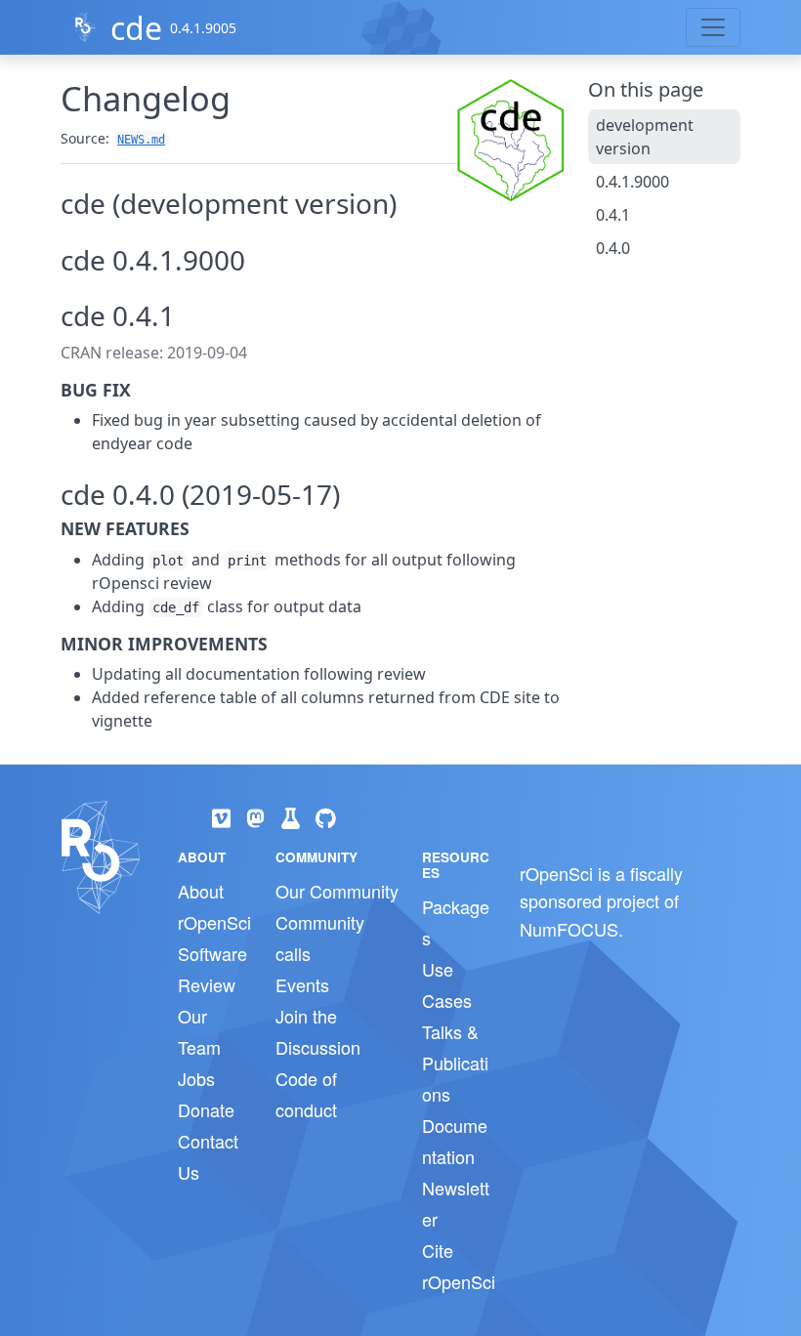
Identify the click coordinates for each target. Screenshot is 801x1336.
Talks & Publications (455, 1062)
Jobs (196, 1078)
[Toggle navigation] (713, 27)
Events (302, 984)
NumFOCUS (569, 928)
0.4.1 (613, 215)
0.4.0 (613, 248)
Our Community (337, 890)
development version (645, 136)
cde (136, 28)
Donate (206, 1109)
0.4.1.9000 (632, 181)
